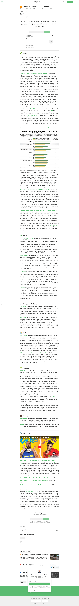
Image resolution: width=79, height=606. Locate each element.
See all (22, 582)
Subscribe (70, 1)
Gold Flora (22, 404)
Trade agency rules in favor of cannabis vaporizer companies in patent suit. (38, 210)
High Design (56, 462)
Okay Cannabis (24, 335)
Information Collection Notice (39, 587)
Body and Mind (24, 418)
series (21, 463)
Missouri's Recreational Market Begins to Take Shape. (33, 56)
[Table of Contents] (1, 303)
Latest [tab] (24, 551)
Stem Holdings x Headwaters (27, 238)
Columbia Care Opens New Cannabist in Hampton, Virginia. (34, 353)
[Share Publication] (66, 2)
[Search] (63, 2)
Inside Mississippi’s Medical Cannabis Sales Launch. (33, 108)
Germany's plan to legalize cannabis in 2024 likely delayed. (34, 189)
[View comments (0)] (25, 17)
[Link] (18, 53)
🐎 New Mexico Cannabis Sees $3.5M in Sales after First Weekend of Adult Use (34, 555)
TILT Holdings (23, 370)
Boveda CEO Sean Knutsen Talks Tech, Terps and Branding (34, 477)
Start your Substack (36, 601)
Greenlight (30, 69)
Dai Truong (22, 13)
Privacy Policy (47, 587)
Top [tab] (21, 551)
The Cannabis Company (33, 115)
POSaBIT (22, 424)
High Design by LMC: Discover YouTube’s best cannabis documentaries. (38, 460)
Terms (41, 598)
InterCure (22, 287)
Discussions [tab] (28, 551)
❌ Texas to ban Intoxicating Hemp (29, 564)
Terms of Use (45, 586)
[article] (39, 557)
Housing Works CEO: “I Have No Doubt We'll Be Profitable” (34, 480)
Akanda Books (23, 317)
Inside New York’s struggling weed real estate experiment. (34, 73)
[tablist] (24, 538)
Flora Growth (23, 306)
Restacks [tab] (27, 538)
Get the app (45, 601)
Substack (34, 603)
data (52, 110)
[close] (50, 570)
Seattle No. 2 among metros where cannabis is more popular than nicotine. (38, 127)
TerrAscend (23, 271)
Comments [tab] (22, 538)
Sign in (75, 1)
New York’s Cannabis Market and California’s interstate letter (35, 484)
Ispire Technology (24, 255)
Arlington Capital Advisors (31, 491)
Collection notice (46, 598)
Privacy (38, 598)
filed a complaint (53, 225)
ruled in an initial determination (47, 212)
